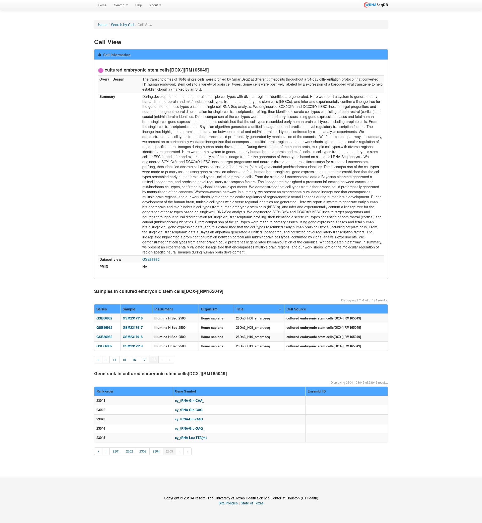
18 (153, 359)
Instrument (163, 308)
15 (124, 359)
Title (240, 308)
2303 (142, 451)
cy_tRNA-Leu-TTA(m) (191, 437)
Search (119, 5)
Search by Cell (122, 24)
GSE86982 (151, 259)
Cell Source (296, 308)
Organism (209, 308)
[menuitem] (102, 5)
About (154, 5)
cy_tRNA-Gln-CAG (189, 409)
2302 (129, 451)
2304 (156, 451)
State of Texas (252, 502)
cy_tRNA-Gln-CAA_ (189, 400)
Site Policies (228, 502)
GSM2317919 (133, 346)
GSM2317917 (133, 327)
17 (144, 359)
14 (114, 359)
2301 (116, 451)
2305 (169, 451)
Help (138, 5)
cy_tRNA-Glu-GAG (189, 419)
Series (101, 308)
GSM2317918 (133, 336)
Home (102, 5)
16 (134, 359)
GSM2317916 (133, 318)
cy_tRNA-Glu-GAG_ (190, 428)
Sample (129, 308)
